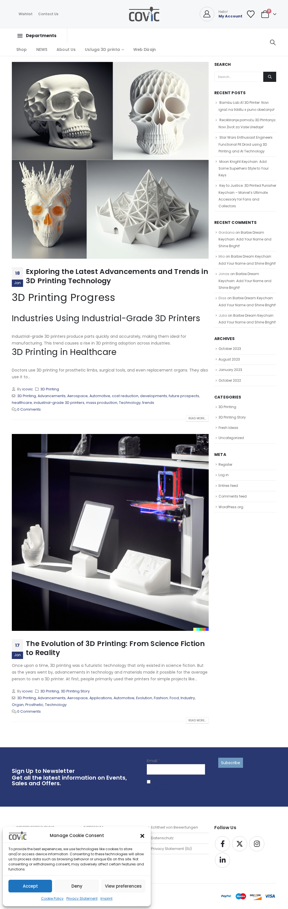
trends (148, 402)
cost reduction (125, 395)
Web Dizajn (144, 49)
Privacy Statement (82, 898)
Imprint (106, 898)
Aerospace (77, 395)
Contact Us (48, 14)
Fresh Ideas (228, 427)
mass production (101, 402)
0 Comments (29, 409)
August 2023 (229, 359)
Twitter (239, 843)
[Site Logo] (144, 14)
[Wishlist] (250, 14)
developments (153, 395)
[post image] (110, 160)
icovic (27, 389)
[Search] (269, 77)
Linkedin (222, 860)
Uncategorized (231, 437)
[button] (142, 835)
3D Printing (49, 389)
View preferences (123, 886)
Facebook (222, 843)
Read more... (197, 418)
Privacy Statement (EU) (171, 848)
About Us (66, 49)
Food (174, 698)
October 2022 (230, 380)
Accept (30, 886)
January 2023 (230, 369)
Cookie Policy (52, 898)
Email (153, 761)
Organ (18, 704)
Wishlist (26, 14)
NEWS (42, 49)
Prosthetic (34, 704)
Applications (100, 698)
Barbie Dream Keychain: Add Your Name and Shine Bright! (245, 239)
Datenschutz (162, 838)
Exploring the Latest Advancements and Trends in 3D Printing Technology (117, 276)
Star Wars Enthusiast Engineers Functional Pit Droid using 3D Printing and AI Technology (246, 144)
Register (225, 464)
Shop (21, 49)
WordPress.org (231, 507)
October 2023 (230, 348)
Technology (130, 402)
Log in (224, 474)
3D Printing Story (75, 691)
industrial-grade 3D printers (59, 402)
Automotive (99, 395)
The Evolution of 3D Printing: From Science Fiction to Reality (115, 648)
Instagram (256, 843)
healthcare (22, 402)
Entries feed (228, 485)
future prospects (184, 395)
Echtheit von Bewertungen (174, 827)
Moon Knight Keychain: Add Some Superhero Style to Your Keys (244, 168)
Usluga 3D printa (102, 49)
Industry (188, 698)
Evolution (144, 698)
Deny (76, 886)
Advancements (52, 395)
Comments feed (233, 496)
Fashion (161, 698)
